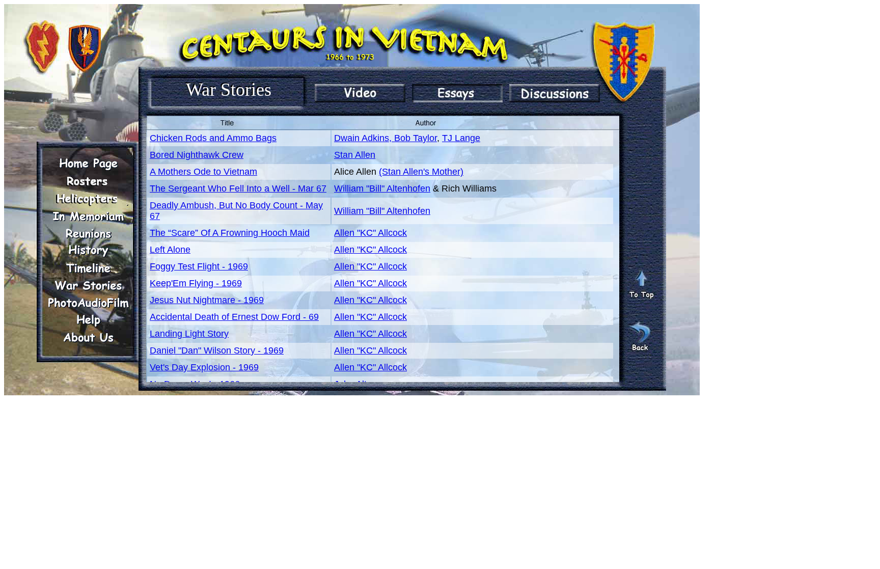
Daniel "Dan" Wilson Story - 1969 (217, 350)
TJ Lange (461, 138)
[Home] (88, 164)
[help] (88, 320)
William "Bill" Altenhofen (382, 188)
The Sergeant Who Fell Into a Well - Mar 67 (238, 188)
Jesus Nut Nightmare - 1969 (207, 300)
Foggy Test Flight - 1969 (199, 266)
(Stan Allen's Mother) (421, 172)
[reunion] (88, 233)
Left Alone (170, 250)
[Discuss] (554, 93)
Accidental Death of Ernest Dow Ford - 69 (234, 317)
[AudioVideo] (88, 302)
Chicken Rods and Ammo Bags (213, 138)
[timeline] (88, 268)
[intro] (360, 93)
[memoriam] (88, 216)
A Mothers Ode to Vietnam (203, 172)
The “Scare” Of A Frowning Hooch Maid (230, 233)
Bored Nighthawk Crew (196, 155)
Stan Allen (354, 155)
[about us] (88, 337)
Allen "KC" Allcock (370, 233)
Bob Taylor (415, 138)
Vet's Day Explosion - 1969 (204, 367)
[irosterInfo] (88, 181)
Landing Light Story (189, 334)
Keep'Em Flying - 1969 (196, 283)
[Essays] (457, 93)
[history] (88, 250)
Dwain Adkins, (364, 138)
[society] (88, 198)
